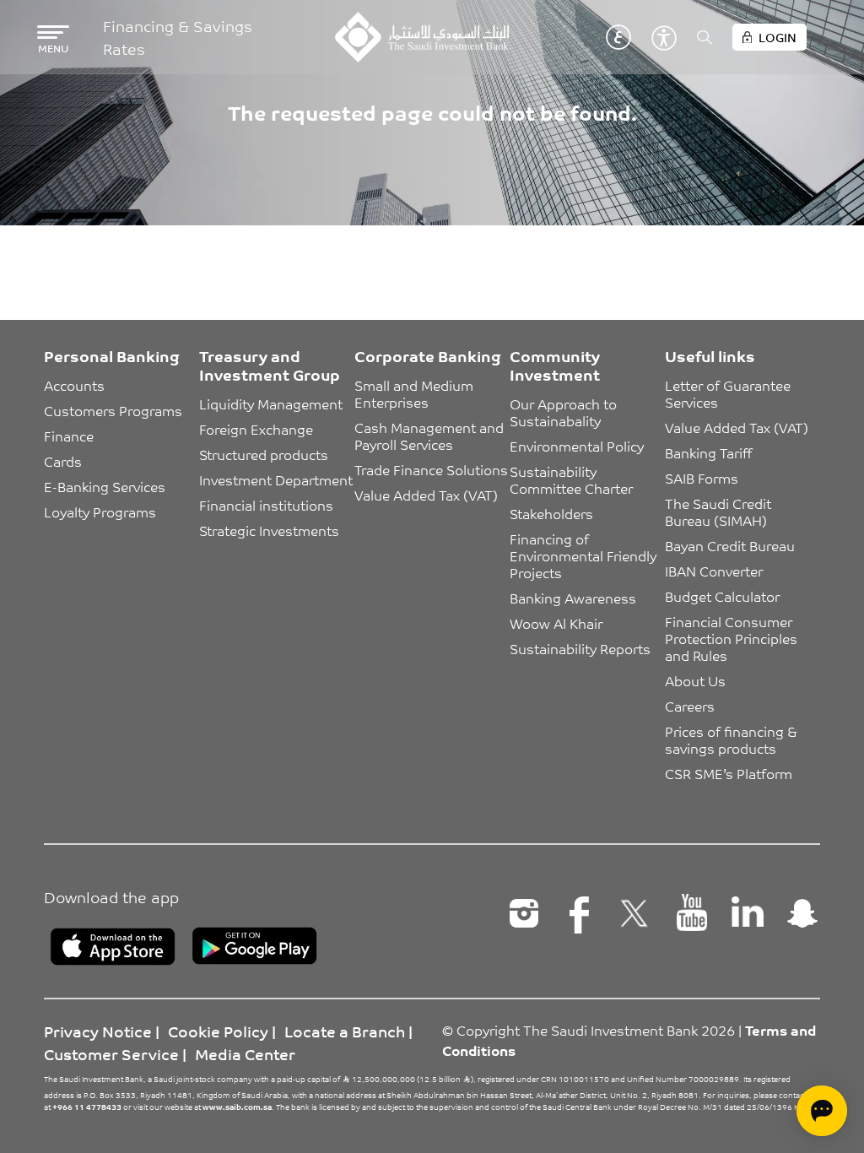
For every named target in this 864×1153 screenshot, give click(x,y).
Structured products (263, 454)
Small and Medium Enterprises (415, 393)
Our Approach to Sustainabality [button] (565, 412)
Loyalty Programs (100, 511)
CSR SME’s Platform (728, 773)
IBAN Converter (714, 570)
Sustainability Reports (580, 648)
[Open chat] (821, 1110)
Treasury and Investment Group (269, 364)
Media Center (245, 1053)
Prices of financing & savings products (733, 739)
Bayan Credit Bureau (730, 545)
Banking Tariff (708, 452)
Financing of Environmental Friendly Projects (585, 555)
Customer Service (111, 1053)
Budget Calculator (722, 596)
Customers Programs (113, 410)
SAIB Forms (701, 478)
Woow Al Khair (556, 623)
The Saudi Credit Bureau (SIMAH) (720, 511)
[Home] (421, 37)
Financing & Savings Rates (177, 37)
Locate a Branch (344, 1030)
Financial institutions (266, 505)
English (593, 37)
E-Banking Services (104, 486)
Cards (63, 461)
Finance (69, 435)
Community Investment (555, 364)
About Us (695, 680)
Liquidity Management (271, 403)
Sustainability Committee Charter (571, 479)
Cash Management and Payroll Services (430, 435)
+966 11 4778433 (87, 1106)
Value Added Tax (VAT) (426, 494)
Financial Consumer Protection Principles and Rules (733, 638)
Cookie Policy (218, 1030)
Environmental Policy (577, 445)
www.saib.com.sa (237, 1106)
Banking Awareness (573, 597)
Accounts (74, 385)
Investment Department (276, 479)
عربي (618, 37)
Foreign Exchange (256, 429)
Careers (690, 705)
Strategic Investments (269, 530)
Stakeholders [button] (551, 513)
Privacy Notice (98, 1030)
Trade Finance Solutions (431, 469)
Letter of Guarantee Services (729, 393)
